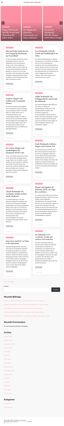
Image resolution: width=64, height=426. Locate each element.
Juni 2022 (7, 382)
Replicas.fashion (22, 421)
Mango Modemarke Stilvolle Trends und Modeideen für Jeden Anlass (10, 34)
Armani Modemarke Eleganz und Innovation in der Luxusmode (24, 301)
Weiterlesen (9, 83)
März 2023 (7, 363)
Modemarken (6, 27)
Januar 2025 (8, 336)
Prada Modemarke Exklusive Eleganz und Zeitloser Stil (45, 145)
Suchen (6, 286)
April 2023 (7, 359)
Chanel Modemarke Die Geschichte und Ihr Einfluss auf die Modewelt (16, 193)
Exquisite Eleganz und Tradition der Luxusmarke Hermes (15, 100)
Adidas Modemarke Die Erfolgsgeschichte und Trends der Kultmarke (46, 98)
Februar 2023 (8, 367)
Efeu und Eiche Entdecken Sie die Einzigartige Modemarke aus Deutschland (17, 53)
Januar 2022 (8, 393)
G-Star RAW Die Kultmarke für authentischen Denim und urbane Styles (26, 316)
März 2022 (7, 390)
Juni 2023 (7, 352)
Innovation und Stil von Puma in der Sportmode (17, 242)
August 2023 (8, 348)
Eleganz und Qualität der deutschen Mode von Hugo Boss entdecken (45, 189)
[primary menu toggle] (2, 2)
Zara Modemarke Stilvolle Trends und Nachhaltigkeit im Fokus (46, 53)
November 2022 (9, 371)
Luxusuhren (7, 404)
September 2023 (9, 344)
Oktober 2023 (8, 340)
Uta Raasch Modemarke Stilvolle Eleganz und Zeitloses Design (53, 34)
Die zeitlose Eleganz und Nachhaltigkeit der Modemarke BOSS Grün (15, 150)
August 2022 (8, 374)
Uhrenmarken (8, 423)
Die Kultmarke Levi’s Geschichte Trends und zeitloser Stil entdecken (44, 237)
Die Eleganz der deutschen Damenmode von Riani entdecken (30, 34)
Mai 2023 (7, 355)
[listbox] (32, 23)
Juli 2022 (7, 378)
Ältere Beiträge (9, 282)
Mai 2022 (7, 386)
